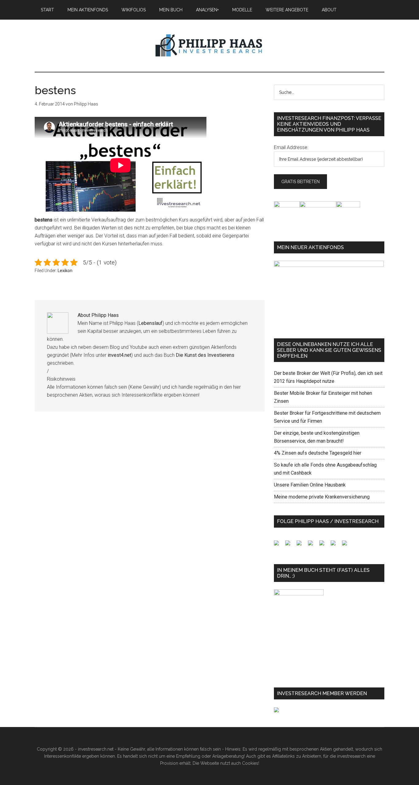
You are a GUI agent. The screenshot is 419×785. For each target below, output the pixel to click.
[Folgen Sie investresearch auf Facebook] (279, 545)
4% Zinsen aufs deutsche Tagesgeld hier (317, 453)
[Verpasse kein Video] (324, 545)
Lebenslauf (150, 323)
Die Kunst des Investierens (205, 355)
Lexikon (65, 270)
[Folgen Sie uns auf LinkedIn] (301, 545)
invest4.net (119, 355)
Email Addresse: (291, 147)
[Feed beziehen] (313, 545)
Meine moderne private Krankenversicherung (322, 497)
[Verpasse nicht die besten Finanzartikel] (347, 545)
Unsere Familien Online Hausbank (310, 485)
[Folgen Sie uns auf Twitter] (290, 545)
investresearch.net (209, 46)
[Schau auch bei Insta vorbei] (335, 545)
